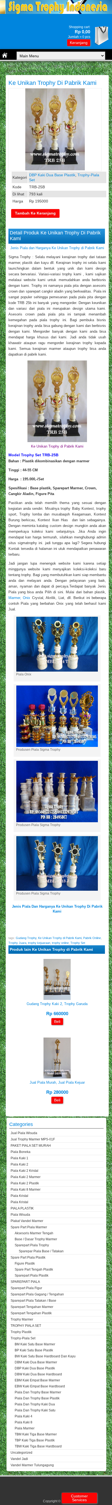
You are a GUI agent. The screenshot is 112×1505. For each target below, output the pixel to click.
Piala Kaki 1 (19, 1158)
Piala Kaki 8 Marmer (26, 1189)
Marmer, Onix (20, 598)
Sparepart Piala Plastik (31, 1275)
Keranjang (79, 42)
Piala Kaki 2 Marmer (26, 1177)
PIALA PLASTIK (22, 1208)
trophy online (60, 942)
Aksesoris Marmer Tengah (34, 1233)
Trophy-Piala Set (33, 66)
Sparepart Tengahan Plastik (31, 1313)
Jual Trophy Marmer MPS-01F (33, 1139)
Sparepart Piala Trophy (32, 1245)
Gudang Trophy (26, 938)
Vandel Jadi (19, 1459)
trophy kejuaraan (39, 942)
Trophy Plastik (21, 1332)
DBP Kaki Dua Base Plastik (71, 66)
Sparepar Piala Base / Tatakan (41, 1251)
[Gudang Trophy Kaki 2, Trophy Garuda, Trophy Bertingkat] (57, 999)
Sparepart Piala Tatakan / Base (33, 1301)
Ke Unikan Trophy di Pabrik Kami (52, 82)
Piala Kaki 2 (19, 1164)
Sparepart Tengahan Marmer (32, 1307)
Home (11, 66)
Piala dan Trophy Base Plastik (37, 1398)
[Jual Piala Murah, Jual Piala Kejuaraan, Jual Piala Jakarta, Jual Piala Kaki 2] (57, 1077)
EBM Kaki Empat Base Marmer (37, 1380)
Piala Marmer (25, 1428)
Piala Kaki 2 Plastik (25, 1183)
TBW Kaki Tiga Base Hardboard (38, 1446)
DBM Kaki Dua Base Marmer (36, 1362)
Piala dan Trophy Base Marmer (38, 1392)
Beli (57, 1021)
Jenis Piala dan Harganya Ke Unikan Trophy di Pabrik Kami (57, 248)
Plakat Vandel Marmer (27, 1221)
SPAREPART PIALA (25, 1282)
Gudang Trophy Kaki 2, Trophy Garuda (57, 1004)
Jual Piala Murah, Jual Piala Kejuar (57, 1082)
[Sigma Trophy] (56, 13)
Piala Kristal (19, 1196)
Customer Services (79, 1498)
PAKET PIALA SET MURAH (31, 1146)
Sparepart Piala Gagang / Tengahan (37, 1294)
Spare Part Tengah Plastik (34, 1269)
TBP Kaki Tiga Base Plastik (35, 1440)
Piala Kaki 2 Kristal (24, 1171)
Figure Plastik (25, 1263)
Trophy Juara (17, 942)
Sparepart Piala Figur (26, 1288)
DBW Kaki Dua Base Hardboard (38, 1374)
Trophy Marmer (22, 1319)
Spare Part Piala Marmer (29, 1227)
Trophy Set (77, 942)
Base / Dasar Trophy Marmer (36, 1239)
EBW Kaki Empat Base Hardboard (40, 1386)
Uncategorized (21, 1453)
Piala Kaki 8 (23, 1422)
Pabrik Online (92, 938)
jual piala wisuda (24, 1133)
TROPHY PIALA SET (26, 1326)
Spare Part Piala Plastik (28, 1257)
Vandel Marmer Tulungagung (32, 1465)
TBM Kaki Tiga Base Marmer (36, 1434)
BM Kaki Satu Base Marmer (35, 1344)
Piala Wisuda (20, 1215)
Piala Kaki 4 (23, 1416)
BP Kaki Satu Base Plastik (34, 1350)
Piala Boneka (20, 1152)
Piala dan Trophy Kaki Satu (35, 1410)
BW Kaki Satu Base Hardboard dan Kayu (45, 1356)
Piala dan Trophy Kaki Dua (35, 1404)
